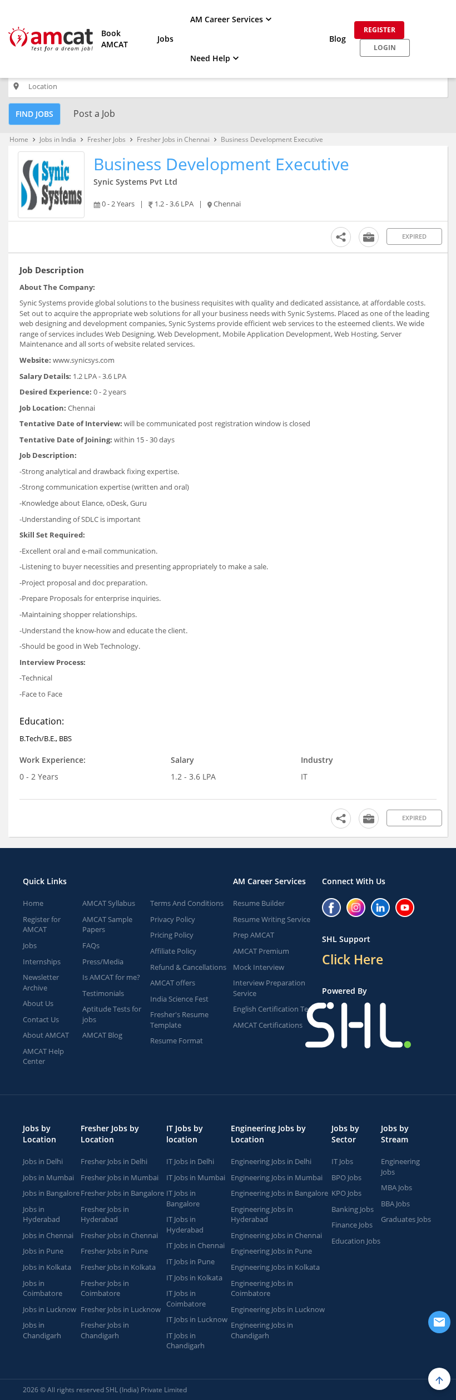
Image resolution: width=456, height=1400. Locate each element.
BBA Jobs (395, 1204)
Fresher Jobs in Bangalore (122, 1193)
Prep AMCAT (253, 935)
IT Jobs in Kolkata (194, 1278)
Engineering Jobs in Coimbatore (262, 1288)
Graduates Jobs (406, 1219)
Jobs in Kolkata (47, 1267)
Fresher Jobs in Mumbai (119, 1177)
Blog (337, 38)
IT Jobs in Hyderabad (185, 1224)
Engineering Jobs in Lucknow (278, 1309)
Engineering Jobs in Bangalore (279, 1193)
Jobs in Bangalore (51, 1193)
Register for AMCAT (42, 924)
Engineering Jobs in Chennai (276, 1235)
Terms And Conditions (187, 903)
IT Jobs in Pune (190, 1261)
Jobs (165, 38)
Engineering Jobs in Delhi (271, 1161)
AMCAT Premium (261, 951)
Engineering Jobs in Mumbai (277, 1177)
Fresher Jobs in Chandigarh (105, 1330)
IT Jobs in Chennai (195, 1245)
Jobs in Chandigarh (42, 1330)
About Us (38, 1003)
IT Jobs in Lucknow (196, 1319)
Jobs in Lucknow (49, 1309)
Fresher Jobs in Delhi (114, 1161)
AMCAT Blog (102, 1035)
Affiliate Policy (173, 951)
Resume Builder (259, 903)
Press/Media (102, 962)
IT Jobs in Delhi (190, 1161)
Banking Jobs (352, 1209)
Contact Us (41, 1019)
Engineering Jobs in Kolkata (275, 1267)
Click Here (352, 959)
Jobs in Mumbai (48, 1177)
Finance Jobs (352, 1225)
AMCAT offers (172, 983)
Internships (42, 962)
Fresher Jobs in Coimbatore (105, 1288)
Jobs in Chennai (48, 1235)
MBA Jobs (396, 1187)
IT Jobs (342, 1161)
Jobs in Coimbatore (42, 1288)
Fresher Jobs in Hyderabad (105, 1214)
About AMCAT (46, 1035)
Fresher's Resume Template (179, 1019)
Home (18, 139)
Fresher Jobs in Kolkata (118, 1267)
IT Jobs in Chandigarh (185, 1340)
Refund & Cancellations (188, 967)
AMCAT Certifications (268, 1025)
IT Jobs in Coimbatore (186, 1298)
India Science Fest (179, 999)
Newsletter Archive (41, 982)
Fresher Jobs (106, 139)
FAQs (91, 945)
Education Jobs (355, 1241)
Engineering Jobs (400, 1166)
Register (379, 29)
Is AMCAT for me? (111, 977)
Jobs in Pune (43, 1251)
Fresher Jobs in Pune (114, 1251)
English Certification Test (273, 1009)
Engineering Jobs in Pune (271, 1251)
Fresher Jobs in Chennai (173, 139)
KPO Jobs (346, 1193)
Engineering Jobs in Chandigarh (262, 1330)
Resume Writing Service (271, 919)
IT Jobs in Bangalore (183, 1198)
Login (385, 47)
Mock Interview (258, 967)
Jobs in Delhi (43, 1161)
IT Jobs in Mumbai (195, 1177)
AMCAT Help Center (43, 1056)
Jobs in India (57, 139)
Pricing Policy (172, 935)
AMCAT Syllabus (108, 903)
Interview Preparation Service (269, 988)
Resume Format (176, 1041)
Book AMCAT (114, 39)
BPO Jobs (346, 1177)
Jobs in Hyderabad (41, 1214)
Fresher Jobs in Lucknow (121, 1309)
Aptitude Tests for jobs (111, 1014)
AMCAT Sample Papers (107, 924)
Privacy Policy (172, 919)
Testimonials (103, 993)
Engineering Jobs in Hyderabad (262, 1214)
